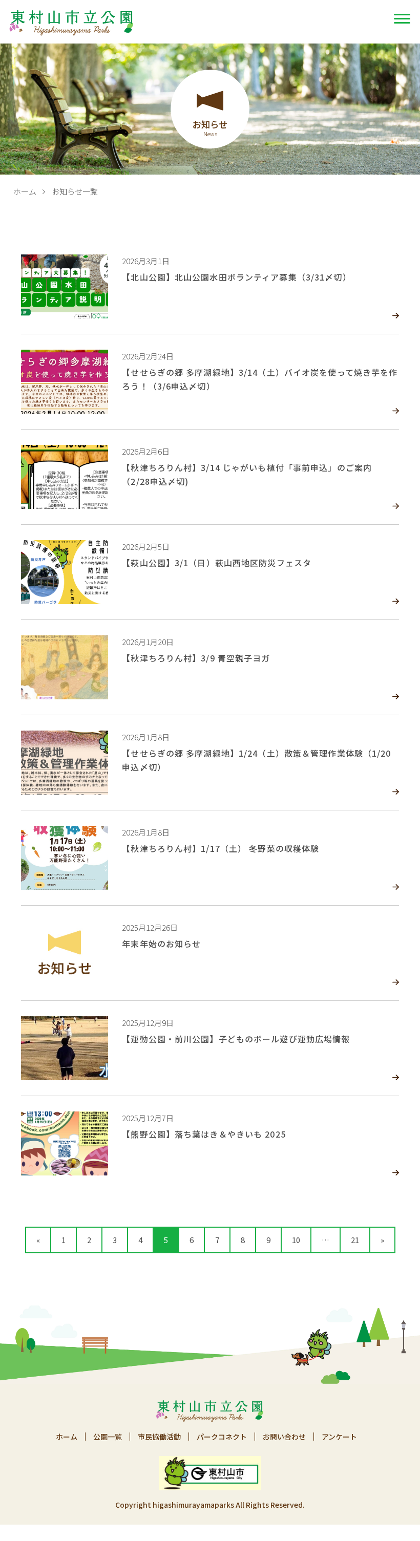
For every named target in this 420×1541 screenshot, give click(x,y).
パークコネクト (222, 1436)
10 (296, 1239)
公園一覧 (107, 1436)
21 (355, 1239)
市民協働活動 (159, 1436)
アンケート (339, 1436)
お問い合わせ (284, 1436)
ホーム (24, 191)
